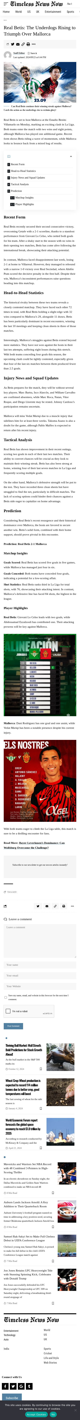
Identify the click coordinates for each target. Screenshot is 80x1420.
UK (45, 1339)
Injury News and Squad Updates (28, 177)
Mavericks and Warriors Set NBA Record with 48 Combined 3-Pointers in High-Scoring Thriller (27, 1168)
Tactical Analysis (20, 184)
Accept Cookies (36, 1414)
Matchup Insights (24, 197)
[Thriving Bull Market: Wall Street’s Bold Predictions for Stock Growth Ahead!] (60, 1057)
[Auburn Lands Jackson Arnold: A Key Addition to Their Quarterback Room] (67, 1211)
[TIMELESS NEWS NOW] (36, 4)
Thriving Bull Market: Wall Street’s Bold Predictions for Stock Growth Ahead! (24, 1050)
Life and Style (51, 1358)
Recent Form (18, 164)
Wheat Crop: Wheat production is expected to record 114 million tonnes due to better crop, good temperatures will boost (23, 1087)
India (6, 1348)
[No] (75, 1410)
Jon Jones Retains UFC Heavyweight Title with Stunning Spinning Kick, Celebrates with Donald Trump (28, 1274)
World (47, 1330)
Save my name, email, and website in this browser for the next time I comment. (38, 997)
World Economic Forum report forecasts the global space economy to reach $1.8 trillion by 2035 (23, 1127)
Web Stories (50, 1362)
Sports (47, 1348)
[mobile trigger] (7, 4)
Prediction (16, 191)
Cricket (48, 1353)
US (45, 1334)
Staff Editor (19, 53)
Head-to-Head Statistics (23, 171)
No (53, 1414)
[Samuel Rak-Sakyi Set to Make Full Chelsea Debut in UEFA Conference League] (67, 1246)
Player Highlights (24, 204)
